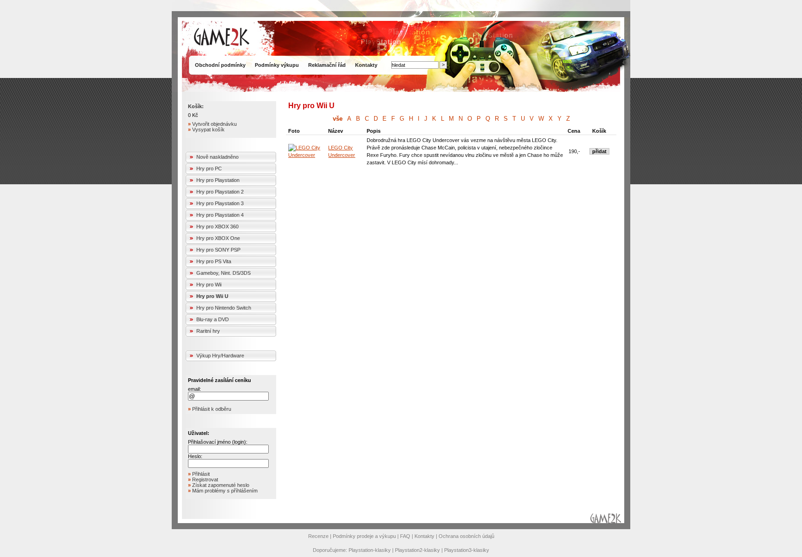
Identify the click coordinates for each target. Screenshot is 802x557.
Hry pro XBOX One (218, 238)
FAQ (405, 536)
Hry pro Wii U (212, 296)
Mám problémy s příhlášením (225, 490)
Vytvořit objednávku (214, 124)
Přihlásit (201, 474)
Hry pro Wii (208, 284)
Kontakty (366, 65)
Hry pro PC (209, 168)
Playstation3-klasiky (466, 550)
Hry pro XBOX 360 (217, 226)
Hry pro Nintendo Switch (223, 308)
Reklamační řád (327, 65)
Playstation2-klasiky (417, 550)
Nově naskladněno (217, 157)
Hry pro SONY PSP (218, 250)
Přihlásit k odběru (211, 409)
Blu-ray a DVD (212, 319)
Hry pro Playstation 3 (220, 203)
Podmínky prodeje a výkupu (364, 536)
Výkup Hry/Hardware (220, 355)
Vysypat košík (208, 129)
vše (338, 118)
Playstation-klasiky (370, 550)
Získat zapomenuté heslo (220, 485)
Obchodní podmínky (220, 65)
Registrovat (205, 479)
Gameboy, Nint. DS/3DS (223, 273)
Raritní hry (208, 331)
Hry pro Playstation (217, 180)
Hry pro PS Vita (213, 261)
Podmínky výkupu (277, 65)
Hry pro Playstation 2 (220, 191)
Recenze (318, 536)
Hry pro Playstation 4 (220, 215)
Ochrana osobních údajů (466, 536)
